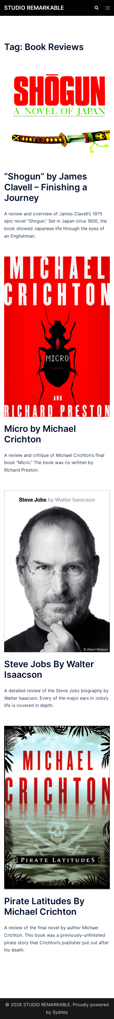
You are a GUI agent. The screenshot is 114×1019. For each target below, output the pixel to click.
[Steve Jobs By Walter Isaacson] (57, 571)
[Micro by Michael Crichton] (57, 336)
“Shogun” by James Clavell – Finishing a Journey (45, 187)
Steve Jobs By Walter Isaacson (49, 669)
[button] (96, 8)
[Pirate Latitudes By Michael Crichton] (57, 807)
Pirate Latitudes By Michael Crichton (44, 906)
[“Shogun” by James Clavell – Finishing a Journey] (57, 116)
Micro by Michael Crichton (40, 434)
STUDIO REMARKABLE (34, 7)
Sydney (60, 1012)
